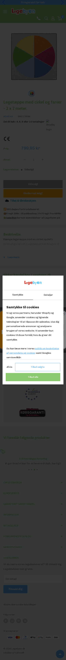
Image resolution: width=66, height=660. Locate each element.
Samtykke (17, 294)
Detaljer (48, 294)
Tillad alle (33, 377)
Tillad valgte (38, 367)
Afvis (9, 367)
